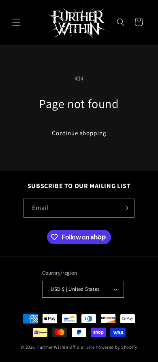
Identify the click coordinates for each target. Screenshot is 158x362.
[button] (16, 22)
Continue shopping (79, 133)
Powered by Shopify (116, 347)
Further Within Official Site (66, 347)
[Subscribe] (125, 208)
